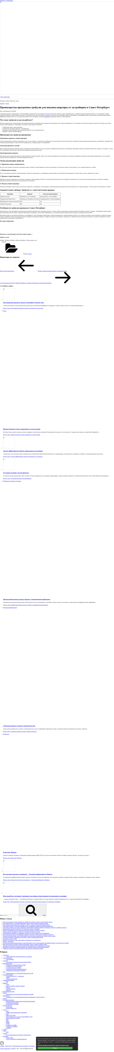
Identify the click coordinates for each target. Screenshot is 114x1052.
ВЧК (7, 1011)
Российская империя (8, 1000)
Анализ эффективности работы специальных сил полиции (23, 451)
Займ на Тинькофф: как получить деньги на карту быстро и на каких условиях (24, 930)
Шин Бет (8, 990)
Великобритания (7, 963)
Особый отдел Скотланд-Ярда (14, 966)
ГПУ (7, 1014)
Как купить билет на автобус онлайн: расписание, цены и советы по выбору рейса (25, 944)
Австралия (6, 955)
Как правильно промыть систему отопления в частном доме (23, 302)
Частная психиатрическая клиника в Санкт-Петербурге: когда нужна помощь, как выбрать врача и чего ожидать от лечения (36, 943)
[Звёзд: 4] (18, 240)
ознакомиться (47, 116)
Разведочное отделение (12, 1004)
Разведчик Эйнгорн (9, 852)
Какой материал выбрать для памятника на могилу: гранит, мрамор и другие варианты (26, 933)
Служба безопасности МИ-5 (13, 967)
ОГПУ (8, 1023)
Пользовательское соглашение (20, 1046)
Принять (55, 1048)
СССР (4, 1009)
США (4, 1030)
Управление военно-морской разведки (16, 969)
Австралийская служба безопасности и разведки (19, 956)
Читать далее (23, 308)
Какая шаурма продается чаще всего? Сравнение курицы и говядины (21, 929)
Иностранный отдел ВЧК (13, 1018)
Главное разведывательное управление (16, 1012)
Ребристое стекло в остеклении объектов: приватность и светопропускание (23, 948)
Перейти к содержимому (6, 0)
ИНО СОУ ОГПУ (11, 1015)
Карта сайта (8, 1046)
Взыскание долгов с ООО (10, 938)
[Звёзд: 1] (2, 240)
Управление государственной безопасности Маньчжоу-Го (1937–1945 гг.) (25, 997)
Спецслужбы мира (5, 97)
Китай (4, 993)
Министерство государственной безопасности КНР (20, 994)
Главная (2, 1046)
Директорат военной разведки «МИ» (16, 965)
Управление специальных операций (15, 970)
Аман (7, 984)
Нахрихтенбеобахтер (11, 979)
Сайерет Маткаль (10, 988)
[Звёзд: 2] (8, 240)
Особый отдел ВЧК (11, 1025)
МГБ (7, 1021)
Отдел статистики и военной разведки (16, 1039)
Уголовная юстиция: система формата (16, 473)
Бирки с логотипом (8, 941)
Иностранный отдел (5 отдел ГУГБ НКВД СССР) (19, 1016)
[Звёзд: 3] (13, 240)
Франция (5, 1036)
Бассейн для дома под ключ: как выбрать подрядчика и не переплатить (22, 940)
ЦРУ (7, 1032)
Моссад (8, 987)
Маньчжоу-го (6, 995)
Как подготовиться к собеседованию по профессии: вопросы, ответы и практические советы (27, 922)
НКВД (8, 1022)
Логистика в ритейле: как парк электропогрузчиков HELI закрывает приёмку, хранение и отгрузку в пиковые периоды (34, 927)
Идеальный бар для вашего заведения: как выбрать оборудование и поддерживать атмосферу (35, 896)
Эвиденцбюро (10, 959)
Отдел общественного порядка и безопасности (18, 1035)
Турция (5, 1033)
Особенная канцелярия (12, 1002)
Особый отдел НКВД (11, 1026)
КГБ (7, 1019)
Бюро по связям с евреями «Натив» (15, 986)
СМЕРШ (8, 1028)
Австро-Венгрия (7, 958)
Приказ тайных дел (11, 1008)
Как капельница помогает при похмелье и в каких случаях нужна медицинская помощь (26, 924)
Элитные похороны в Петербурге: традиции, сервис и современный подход (23, 937)
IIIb (7, 981)
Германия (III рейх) (8, 974)
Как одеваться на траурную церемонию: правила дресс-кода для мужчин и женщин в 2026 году (28, 934)
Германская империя (8, 980)
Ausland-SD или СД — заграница (15, 976)
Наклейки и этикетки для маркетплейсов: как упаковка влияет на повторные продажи (26, 947)
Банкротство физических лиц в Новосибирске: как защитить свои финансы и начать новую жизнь (29, 936)
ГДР (4, 972)
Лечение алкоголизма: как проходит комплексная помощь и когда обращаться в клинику (26, 945)
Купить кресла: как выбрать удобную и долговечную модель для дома (21, 931)
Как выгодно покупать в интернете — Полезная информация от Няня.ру (27, 874)
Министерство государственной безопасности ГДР (19, 973)
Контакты (32, 1046)
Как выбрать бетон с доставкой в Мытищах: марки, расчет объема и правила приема (25, 923)
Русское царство (7, 1005)
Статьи (30, 254)
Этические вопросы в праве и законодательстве (19, 726)
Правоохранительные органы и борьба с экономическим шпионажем (26, 599)
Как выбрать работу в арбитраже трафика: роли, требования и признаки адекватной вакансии (28, 926)
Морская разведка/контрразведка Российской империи (20, 1001)
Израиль (5, 983)
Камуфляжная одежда (9, 991)
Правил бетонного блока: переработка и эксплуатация (21, 429)
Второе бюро (9, 1037)
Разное (5, 998)
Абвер (7, 977)
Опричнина (9, 1007)
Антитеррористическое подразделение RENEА (18, 962)
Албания (5, 960)
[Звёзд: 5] (24, 240)
